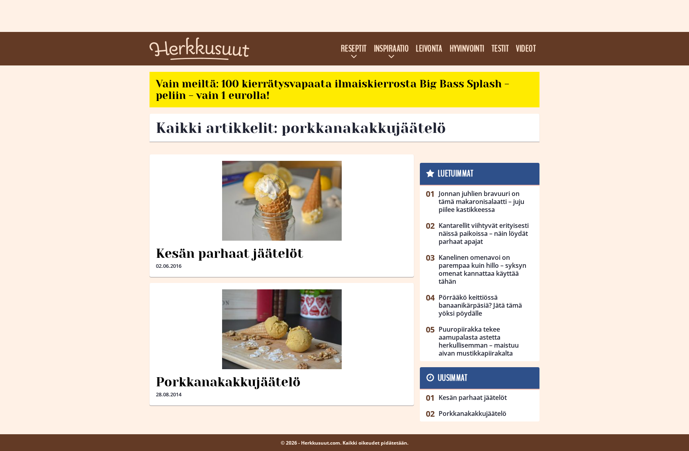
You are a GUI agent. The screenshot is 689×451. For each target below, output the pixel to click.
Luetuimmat (455, 174)
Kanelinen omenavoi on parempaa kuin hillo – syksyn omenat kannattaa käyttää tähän (482, 269)
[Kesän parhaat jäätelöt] (281, 201)
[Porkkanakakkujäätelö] (281, 329)
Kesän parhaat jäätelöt (229, 253)
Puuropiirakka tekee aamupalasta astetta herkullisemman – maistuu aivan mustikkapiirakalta (479, 341)
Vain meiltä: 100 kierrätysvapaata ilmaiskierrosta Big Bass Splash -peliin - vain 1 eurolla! (332, 89)
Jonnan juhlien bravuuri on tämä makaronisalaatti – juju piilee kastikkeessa (481, 201)
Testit (500, 49)
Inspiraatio (391, 49)
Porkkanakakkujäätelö (228, 382)
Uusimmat (453, 378)
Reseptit (354, 49)
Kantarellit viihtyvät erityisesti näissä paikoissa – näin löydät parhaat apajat (484, 233)
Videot (526, 49)
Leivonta (429, 49)
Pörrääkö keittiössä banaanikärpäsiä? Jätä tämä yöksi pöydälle (480, 305)
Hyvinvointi (467, 49)
